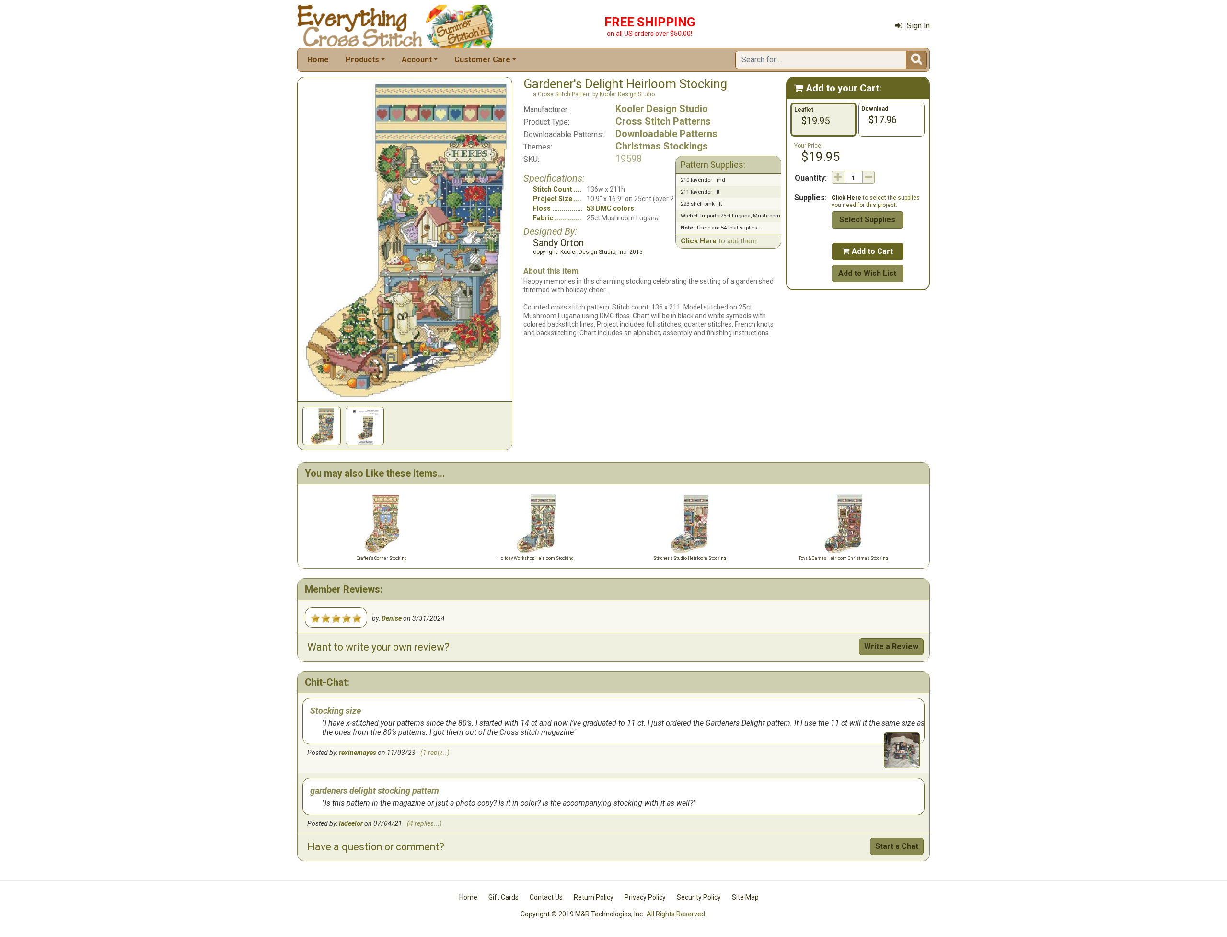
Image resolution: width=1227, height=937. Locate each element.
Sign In (918, 25)
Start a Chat (896, 846)
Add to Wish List (867, 273)
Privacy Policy (645, 897)
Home (318, 59)
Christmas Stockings (661, 146)
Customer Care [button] (482, 59)
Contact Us (546, 897)
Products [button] (362, 59)
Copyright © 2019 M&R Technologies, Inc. (582, 914)
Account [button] (417, 59)
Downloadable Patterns (666, 133)
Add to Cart (867, 251)
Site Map (745, 897)
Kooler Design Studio (661, 108)
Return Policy (594, 897)
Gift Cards (503, 897)
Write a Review (891, 646)
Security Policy (699, 897)
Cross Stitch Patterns (663, 121)
